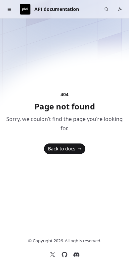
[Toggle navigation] (9, 9)
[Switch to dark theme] (120, 9)
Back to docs (61, 148)
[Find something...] (106, 9)
